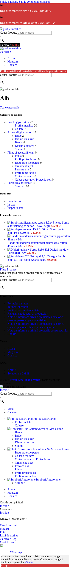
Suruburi (20, 186)
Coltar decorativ (24, 176)
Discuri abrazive (24, 145)
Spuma (19, 149)
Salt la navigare (9, 1)
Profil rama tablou (25, 172)
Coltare (19, 128)
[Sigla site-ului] (10, 29)
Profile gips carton (18, 122)
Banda (19, 142)
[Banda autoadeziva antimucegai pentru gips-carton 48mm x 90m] (38, 239)
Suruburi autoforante (19, 183)
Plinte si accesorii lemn (20, 152)
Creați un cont (8, 525)
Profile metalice (24, 125)
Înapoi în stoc (15, 207)
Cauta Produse (8, 32)
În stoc (11, 204)
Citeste (28, 562)
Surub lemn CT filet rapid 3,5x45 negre (36, 258)
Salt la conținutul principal (34, 1)
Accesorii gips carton (19, 132)
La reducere (14, 201)
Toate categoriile (9, 107)
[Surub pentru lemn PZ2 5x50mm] (28, 229)
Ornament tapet (24, 166)
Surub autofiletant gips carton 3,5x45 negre (38, 224)
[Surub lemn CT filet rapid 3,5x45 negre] (32, 256)
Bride (18, 135)
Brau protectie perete (27, 162)
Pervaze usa (22, 169)
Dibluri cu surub (24, 139)
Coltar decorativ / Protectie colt (33, 179)
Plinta (18, 155)
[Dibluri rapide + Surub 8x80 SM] (28, 249)
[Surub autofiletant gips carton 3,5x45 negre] (34, 222)
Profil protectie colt (26, 159)
